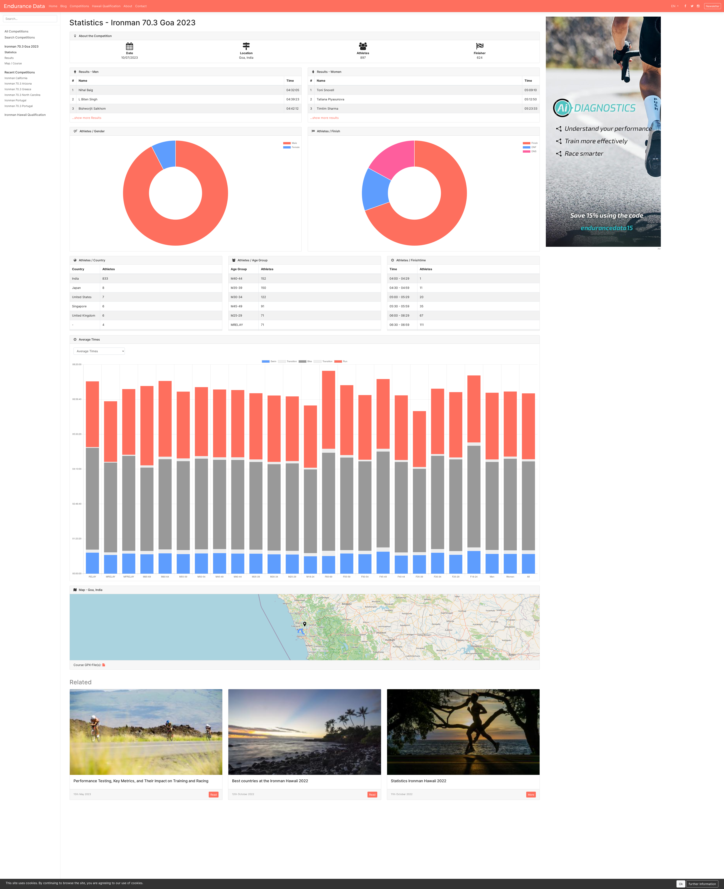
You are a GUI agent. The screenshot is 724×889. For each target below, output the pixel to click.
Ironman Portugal (15, 100)
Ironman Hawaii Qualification (25, 115)
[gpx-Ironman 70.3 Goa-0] (103, 665)
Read (213, 794)
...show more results (324, 118)
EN (673, 6)
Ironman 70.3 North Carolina (22, 94)
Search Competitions (20, 37)
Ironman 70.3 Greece (18, 89)
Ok (681, 884)
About (127, 6)
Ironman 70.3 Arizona (18, 83)
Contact (141, 6)
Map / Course (13, 63)
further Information (702, 884)
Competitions (79, 6)
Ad (659, 248)
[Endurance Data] (24, 6)
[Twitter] (692, 6)
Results (9, 57)
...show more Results (86, 118)
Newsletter (712, 6)
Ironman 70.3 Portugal (19, 106)
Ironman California (16, 78)
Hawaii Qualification (106, 6)
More (531, 794)
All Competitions (16, 31)
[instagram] (698, 6)
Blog (63, 6)
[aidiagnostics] (603, 131)
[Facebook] (685, 6)
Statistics (11, 52)
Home (53, 6)
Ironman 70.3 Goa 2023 (21, 46)
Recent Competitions (20, 72)
